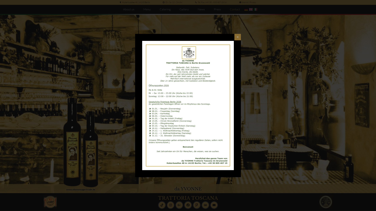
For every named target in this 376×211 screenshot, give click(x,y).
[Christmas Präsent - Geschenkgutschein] (188, 105)
